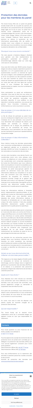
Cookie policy (12, 405)
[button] (30, 376)
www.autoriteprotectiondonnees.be (12, 361)
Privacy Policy (19, 405)
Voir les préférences (16, 402)
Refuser (16, 398)
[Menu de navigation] (15, 3)
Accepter (16, 394)
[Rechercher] (30, 3)
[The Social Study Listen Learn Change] (6, 3)
